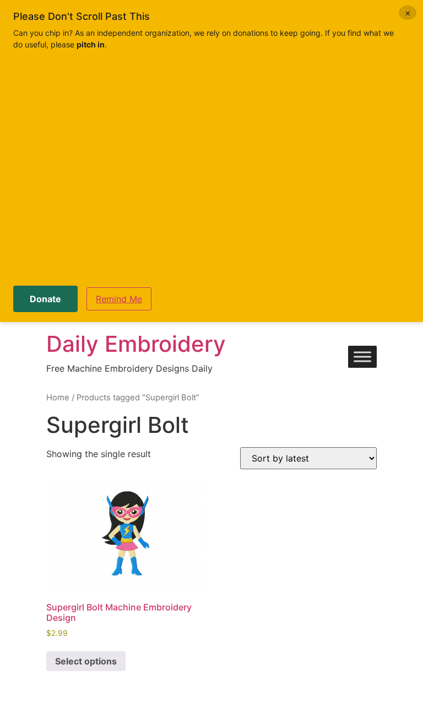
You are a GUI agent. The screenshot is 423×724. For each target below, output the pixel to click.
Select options (86, 661)
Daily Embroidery (136, 343)
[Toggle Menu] (362, 357)
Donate (45, 298)
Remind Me (119, 298)
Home (57, 398)
